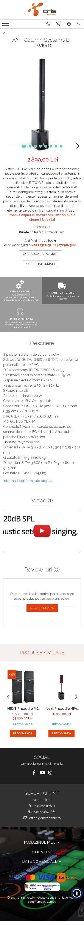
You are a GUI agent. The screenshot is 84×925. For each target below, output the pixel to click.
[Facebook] (34, 772)
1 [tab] (23, 146)
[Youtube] (42, 772)
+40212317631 (44, 806)
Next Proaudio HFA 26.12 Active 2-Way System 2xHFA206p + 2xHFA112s (61, 709)
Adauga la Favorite (42, 254)
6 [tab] (50, 146)
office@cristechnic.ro (44, 818)
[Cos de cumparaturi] (69, 24)
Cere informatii (42, 264)
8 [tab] (61, 146)
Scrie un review (42, 608)
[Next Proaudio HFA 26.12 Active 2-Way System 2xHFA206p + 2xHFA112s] (61, 687)
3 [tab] (35, 146)
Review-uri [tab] (42, 570)
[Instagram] (50, 772)
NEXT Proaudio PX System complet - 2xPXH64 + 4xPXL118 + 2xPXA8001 (23, 709)
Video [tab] (42, 500)
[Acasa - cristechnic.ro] (42, 9)
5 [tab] (45, 146)
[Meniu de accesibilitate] (77, 893)
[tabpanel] (42, 103)
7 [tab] (56, 146)
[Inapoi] (3, 34)
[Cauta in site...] (79, 24)
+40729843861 (44, 812)
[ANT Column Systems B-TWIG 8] (42, 103)
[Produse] (6, 25)
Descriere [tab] (42, 343)
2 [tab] (30, 146)
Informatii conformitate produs (27, 481)
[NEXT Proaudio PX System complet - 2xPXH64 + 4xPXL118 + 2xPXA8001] (22, 687)
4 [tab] (40, 146)
